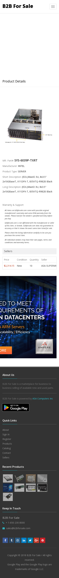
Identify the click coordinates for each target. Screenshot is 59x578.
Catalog (6, 448)
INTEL (21, 166)
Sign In (6, 434)
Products (7, 443)
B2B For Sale (17, 6)
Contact (6, 452)
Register (6, 439)
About (5, 429)
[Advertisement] (29, 44)
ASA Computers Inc (42, 398)
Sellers (5, 457)
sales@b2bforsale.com (18, 528)
